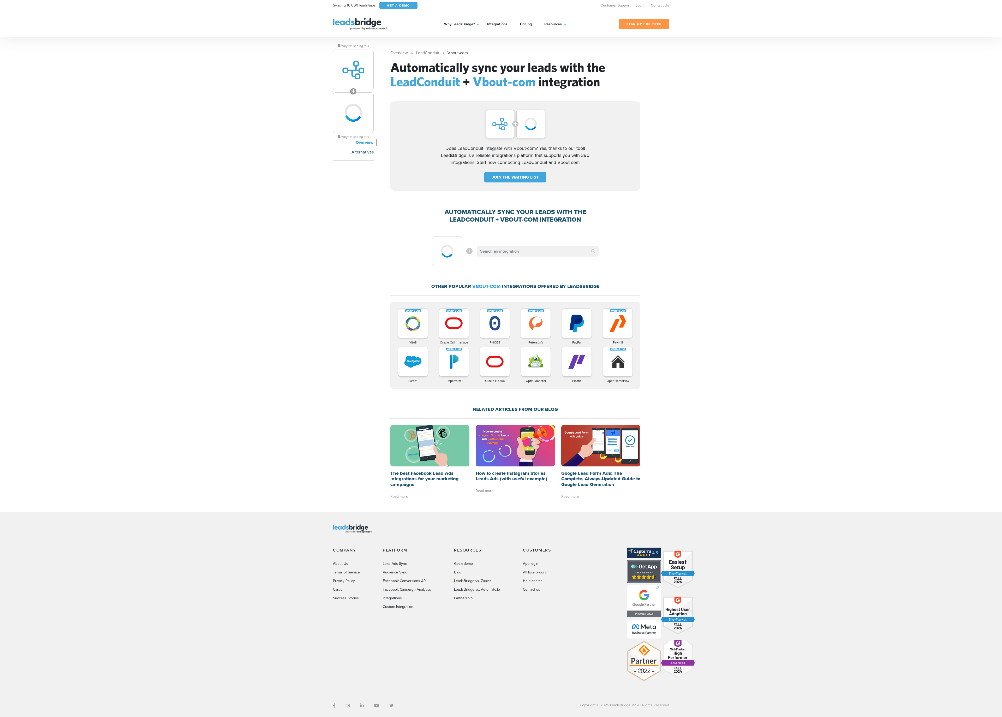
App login (530, 563)
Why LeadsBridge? (459, 24)
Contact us (531, 589)
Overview (365, 142)
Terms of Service (346, 572)
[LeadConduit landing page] (353, 70)
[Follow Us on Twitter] (391, 705)
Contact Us (660, 5)
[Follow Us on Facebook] (334, 705)
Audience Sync (395, 572)
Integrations (497, 24)
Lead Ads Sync (395, 563)
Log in (641, 5)
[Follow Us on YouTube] (376, 705)
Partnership (463, 598)
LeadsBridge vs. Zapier (472, 580)
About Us (340, 563)
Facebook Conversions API (404, 580)
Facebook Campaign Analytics (407, 589)
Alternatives (362, 152)
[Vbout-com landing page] (353, 112)
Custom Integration (398, 606)
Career (338, 589)
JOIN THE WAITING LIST (515, 177)
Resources (553, 24)
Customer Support (615, 5)
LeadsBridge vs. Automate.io (477, 589)
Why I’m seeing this (355, 46)
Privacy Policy (344, 580)
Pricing (526, 24)
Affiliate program (536, 572)
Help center (532, 580)
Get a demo (463, 563)
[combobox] (538, 251)
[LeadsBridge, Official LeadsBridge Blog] (360, 23)
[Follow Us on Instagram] (348, 705)
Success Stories (346, 598)
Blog (457, 572)
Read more (399, 496)
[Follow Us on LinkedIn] (362, 705)
